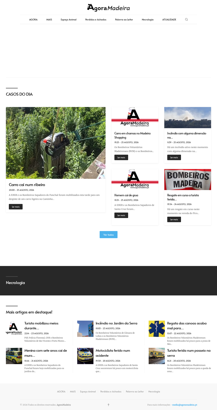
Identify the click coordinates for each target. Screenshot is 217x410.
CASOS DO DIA (19, 94)
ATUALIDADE (169, 19)
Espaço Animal (68, 19)
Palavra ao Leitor (124, 19)
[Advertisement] (108, 50)
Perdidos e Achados (95, 19)
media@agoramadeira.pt (184, 404)
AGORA (33, 19)
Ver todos (108, 234)
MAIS (49, 19)
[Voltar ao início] (108, 7)
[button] (186, 19)
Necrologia (148, 19)
